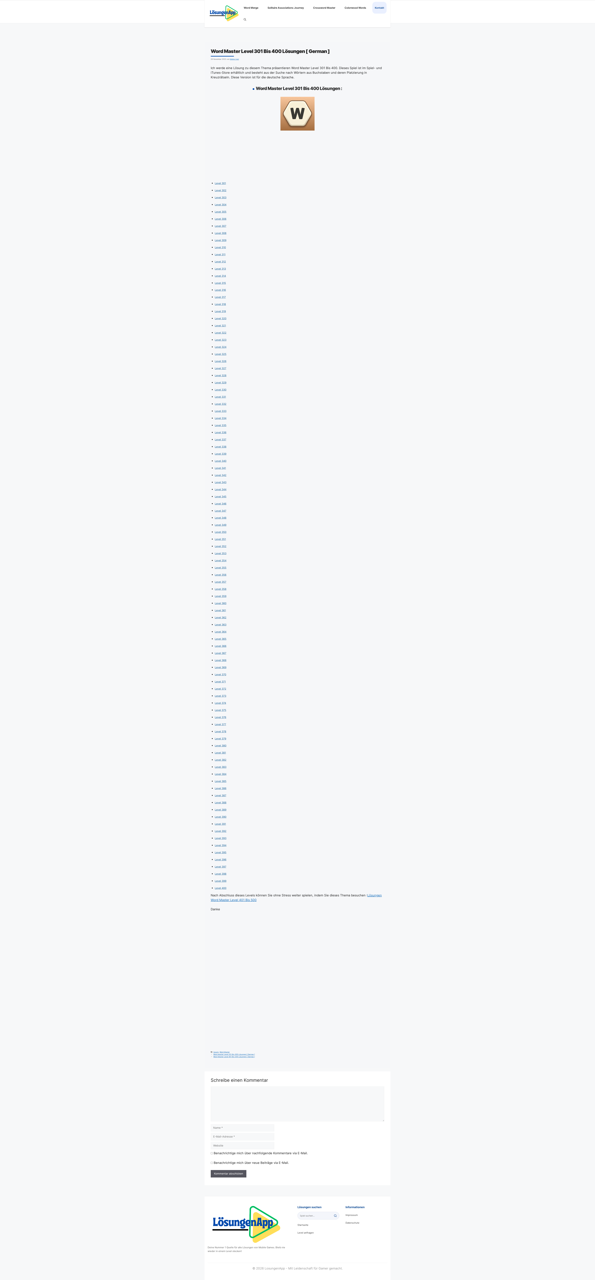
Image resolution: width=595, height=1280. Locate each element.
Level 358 (220, 589)
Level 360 (220, 603)
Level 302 (220, 190)
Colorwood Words (355, 7)
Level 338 (220, 446)
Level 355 (220, 567)
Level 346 (220, 503)
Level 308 (220, 233)
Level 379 (220, 738)
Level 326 (220, 361)
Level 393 (220, 838)
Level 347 (220, 510)
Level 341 (220, 468)
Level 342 (220, 475)
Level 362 (220, 617)
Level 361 (220, 610)
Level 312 (220, 261)
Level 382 (220, 759)
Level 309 (220, 240)
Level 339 (220, 453)
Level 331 (220, 396)
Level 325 (220, 354)
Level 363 (220, 624)
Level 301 (220, 183)
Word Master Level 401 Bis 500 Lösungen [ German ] (234, 1057)
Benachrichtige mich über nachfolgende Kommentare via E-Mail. (261, 1153)
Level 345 (220, 496)
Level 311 (220, 254)
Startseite (303, 1224)
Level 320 (220, 318)
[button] (245, 19)
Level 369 (220, 667)
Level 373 (220, 695)
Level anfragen (306, 1232)
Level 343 (220, 482)
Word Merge (251, 7)
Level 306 (220, 218)
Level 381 (220, 752)
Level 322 (220, 332)
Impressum (352, 1215)
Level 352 (220, 546)
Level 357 (220, 581)
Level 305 (220, 211)
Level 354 (220, 560)
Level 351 (220, 539)
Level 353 (220, 553)
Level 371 (220, 681)
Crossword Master (324, 7)
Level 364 (220, 631)
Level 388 (220, 802)
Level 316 (220, 289)
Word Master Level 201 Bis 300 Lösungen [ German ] (234, 1054)
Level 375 (220, 710)
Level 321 (220, 325)
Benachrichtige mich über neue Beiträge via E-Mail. (251, 1163)
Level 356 (220, 574)
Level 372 (220, 688)
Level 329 (220, 382)
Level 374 (220, 703)
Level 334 (220, 418)
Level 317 (220, 297)
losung (216, 1052)
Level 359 (220, 596)
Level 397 (220, 866)
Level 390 (220, 816)
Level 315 (220, 282)
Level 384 (220, 774)
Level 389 (220, 809)
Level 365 (220, 638)
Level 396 (220, 859)
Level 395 (220, 852)
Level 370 (220, 674)
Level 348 (220, 517)
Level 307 (220, 226)
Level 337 (220, 439)
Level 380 (220, 745)
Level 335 (220, 425)
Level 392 (220, 831)
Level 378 (220, 731)
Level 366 (220, 646)
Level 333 (220, 411)
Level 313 (220, 268)
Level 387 (220, 795)
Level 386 (220, 788)
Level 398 (220, 873)
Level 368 (220, 660)
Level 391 (220, 823)
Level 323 (220, 339)
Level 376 (220, 717)
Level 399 (220, 880)
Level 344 (220, 489)
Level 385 (220, 781)
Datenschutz (352, 1222)
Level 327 (220, 368)
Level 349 (220, 524)
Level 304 (220, 204)
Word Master (225, 1052)
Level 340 (220, 460)
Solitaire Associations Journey (286, 7)
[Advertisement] (297, 157)
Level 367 (220, 653)
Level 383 (220, 766)
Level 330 (220, 389)
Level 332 (220, 403)
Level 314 (220, 275)
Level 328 (220, 375)
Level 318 (220, 304)
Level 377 (220, 724)
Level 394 (220, 845)
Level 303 (220, 197)
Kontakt (379, 7)
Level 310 (220, 247)
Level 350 (220, 532)
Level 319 (220, 311)
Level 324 (220, 346)
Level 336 (220, 432)
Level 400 (220, 888)
